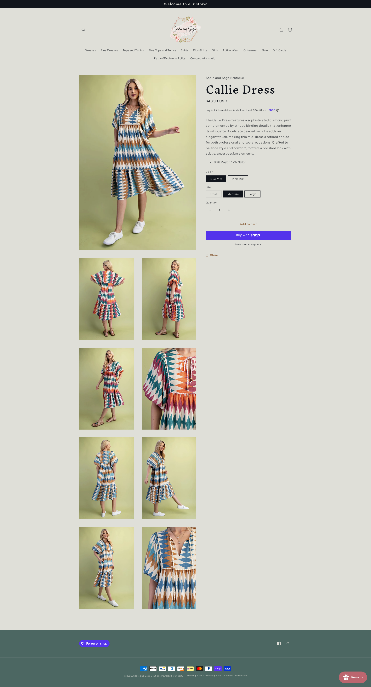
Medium (233, 194)
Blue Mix (216, 179)
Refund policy (194, 675)
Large (252, 194)
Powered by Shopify (172, 675)
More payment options (248, 244)
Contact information (235, 675)
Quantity (211, 202)
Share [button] (214, 255)
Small (216, 194)
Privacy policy (213, 675)
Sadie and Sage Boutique (147, 675)
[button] (83, 29)
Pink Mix (238, 179)
